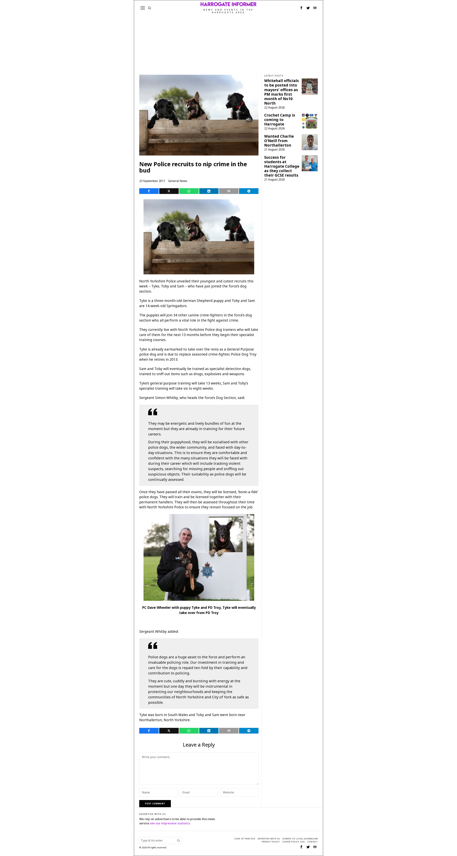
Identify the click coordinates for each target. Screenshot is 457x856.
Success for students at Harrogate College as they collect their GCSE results (281, 166)
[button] (178, 840)
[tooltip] (301, 8)
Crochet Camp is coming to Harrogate (279, 119)
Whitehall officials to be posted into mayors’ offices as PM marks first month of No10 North (281, 91)
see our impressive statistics (170, 823)
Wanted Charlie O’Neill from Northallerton (279, 140)
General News (177, 181)
